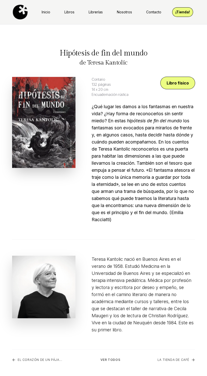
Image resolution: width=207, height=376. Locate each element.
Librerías (96, 12)
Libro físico (178, 82)
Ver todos (110, 360)
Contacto (153, 12)
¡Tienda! (182, 12)
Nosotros (124, 12)
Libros (69, 12)
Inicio (46, 12)
